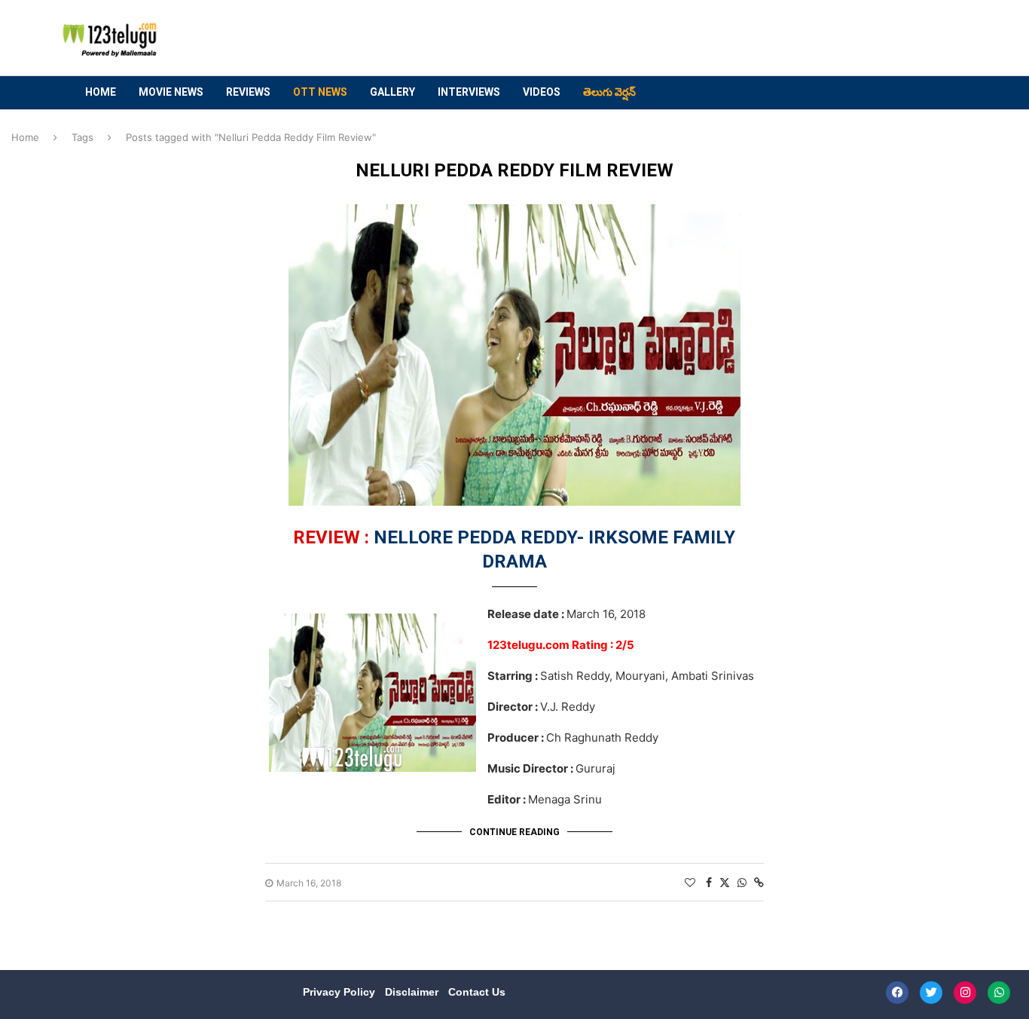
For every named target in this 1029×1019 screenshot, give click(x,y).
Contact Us (476, 992)
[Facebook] (897, 992)
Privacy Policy (340, 992)
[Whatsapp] (999, 992)
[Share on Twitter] (724, 882)
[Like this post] (690, 882)
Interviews (469, 92)
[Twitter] (931, 992)
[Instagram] (965, 992)
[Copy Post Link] (759, 882)
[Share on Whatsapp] (742, 882)
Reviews (248, 92)
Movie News (171, 92)
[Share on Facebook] (709, 882)
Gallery (392, 92)
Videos (541, 92)
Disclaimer (413, 992)
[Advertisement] (681, 38)
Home (100, 92)
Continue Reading (514, 832)
